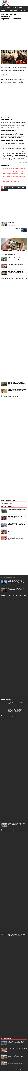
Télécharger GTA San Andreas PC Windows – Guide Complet (15, 258)
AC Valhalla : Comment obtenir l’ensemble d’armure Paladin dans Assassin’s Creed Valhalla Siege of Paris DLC (17, 582)
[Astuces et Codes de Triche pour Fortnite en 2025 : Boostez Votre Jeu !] (4, 526)
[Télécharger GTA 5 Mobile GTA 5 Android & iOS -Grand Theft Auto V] (4, 274)
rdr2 (13, 187)
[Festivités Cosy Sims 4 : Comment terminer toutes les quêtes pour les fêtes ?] (4, 539)
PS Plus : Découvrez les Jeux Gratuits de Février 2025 (17, 703)
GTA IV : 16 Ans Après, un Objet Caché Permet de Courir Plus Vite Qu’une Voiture (17, 511)
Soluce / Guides (13, 10)
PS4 (9, 187)
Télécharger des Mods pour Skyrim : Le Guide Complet (17, 517)
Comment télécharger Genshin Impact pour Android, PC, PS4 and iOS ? (17, 390)
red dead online (21, 187)
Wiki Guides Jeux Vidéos (8, 506)
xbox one (4, 190)
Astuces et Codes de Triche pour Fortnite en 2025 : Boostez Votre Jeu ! (16, 524)
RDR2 (21, 10)
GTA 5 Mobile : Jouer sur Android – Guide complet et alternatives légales (16, 265)
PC (5, 187)
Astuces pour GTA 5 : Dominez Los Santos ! (16, 530)
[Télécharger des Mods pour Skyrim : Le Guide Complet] (4, 519)
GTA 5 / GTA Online (6, 1038)
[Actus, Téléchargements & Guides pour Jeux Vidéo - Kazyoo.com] (5, 5)
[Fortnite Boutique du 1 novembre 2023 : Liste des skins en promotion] (4, 1034)
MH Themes (22, 1069)
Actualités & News (6, 699)
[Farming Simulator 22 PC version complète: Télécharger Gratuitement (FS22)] (4, 385)
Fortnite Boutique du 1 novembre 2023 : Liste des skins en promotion (17, 935)
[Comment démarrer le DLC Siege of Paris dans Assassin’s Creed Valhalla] (4, 591)
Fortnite (21, 7)
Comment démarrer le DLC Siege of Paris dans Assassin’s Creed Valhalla (17, 589)
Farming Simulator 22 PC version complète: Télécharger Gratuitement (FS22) (16, 383)
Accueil (2, 7)
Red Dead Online (14, 66)
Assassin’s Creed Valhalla (8, 577)
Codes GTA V (3, 10)
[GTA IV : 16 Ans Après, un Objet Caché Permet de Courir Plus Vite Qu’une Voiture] (4, 512)
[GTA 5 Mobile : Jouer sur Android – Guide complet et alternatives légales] (4, 267)
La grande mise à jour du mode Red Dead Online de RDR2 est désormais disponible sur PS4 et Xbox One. (15, 173)
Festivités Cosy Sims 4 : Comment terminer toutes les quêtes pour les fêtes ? (16, 538)
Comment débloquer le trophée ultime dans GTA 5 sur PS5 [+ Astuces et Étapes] (17, 1055)
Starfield (14, 7)
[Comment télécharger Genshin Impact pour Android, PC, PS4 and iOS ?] (4, 391)
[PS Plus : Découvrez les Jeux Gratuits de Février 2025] (4, 705)
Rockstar (25, 162)
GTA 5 (8, 7)
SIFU (25, 10)
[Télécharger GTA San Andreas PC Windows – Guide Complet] (4, 260)
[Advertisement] (14, 35)
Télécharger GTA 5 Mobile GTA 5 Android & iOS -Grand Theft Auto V (16, 272)
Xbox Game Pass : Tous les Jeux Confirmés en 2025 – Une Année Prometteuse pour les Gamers (15, 710)
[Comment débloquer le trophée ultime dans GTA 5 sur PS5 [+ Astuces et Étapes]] (4, 1057)
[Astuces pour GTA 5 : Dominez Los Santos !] (4, 532)
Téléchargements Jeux (8, 254)
